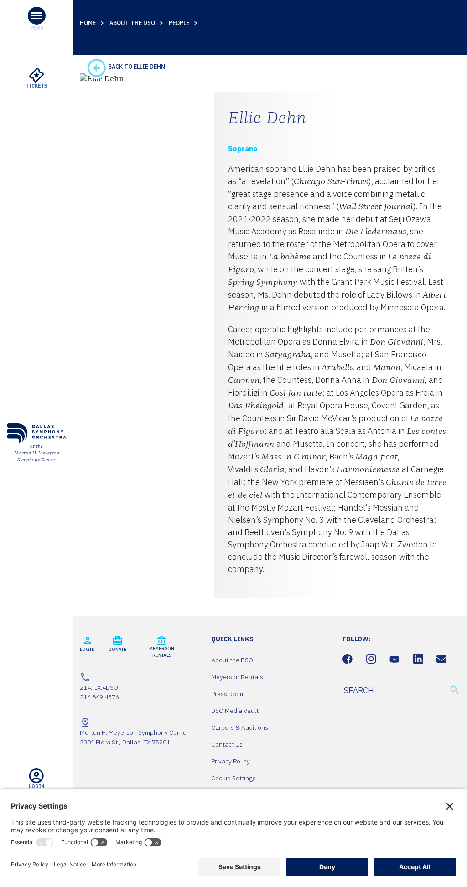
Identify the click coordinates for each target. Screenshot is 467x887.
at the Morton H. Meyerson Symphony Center (36, 453)
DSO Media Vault (235, 711)
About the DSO (132, 23)
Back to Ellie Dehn (136, 66)
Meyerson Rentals (237, 677)
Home (88, 23)
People (179, 23)
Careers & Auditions (239, 727)
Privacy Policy (230, 761)
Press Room (228, 694)
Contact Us (227, 744)
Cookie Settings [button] (233, 778)
